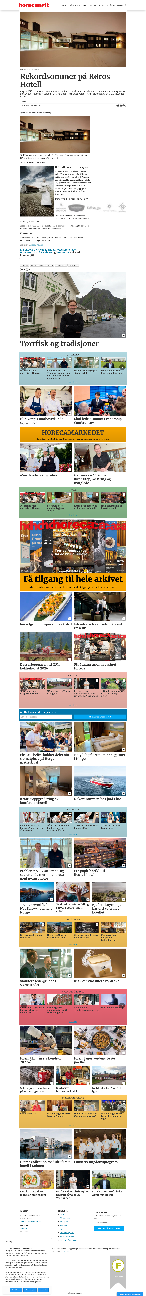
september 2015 (37, 265)
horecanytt (61, 265)
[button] (24, 367)
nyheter (24, 265)
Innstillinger (16, 1290)
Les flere (73, 382)
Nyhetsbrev (111, 5)
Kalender (63, 1229)
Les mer (66, 1251)
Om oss (101, 5)
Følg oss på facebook (68, 1240)
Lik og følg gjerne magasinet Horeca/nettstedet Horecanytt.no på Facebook (48, 251)
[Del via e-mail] (124, 105)
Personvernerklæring (68, 1236)
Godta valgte (30, 1290)
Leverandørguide (67, 1233)
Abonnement (75, 5)
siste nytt (73, 265)
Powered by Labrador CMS (73, 1293)
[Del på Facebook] (117, 105)
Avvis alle (43, 1290)
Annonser (93, 5)
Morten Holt (25, 1228)
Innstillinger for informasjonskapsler (130, 1294)
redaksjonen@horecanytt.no (31, 1221)
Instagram (62, 252)
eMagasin (120, 5)
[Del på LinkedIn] (121, 105)
